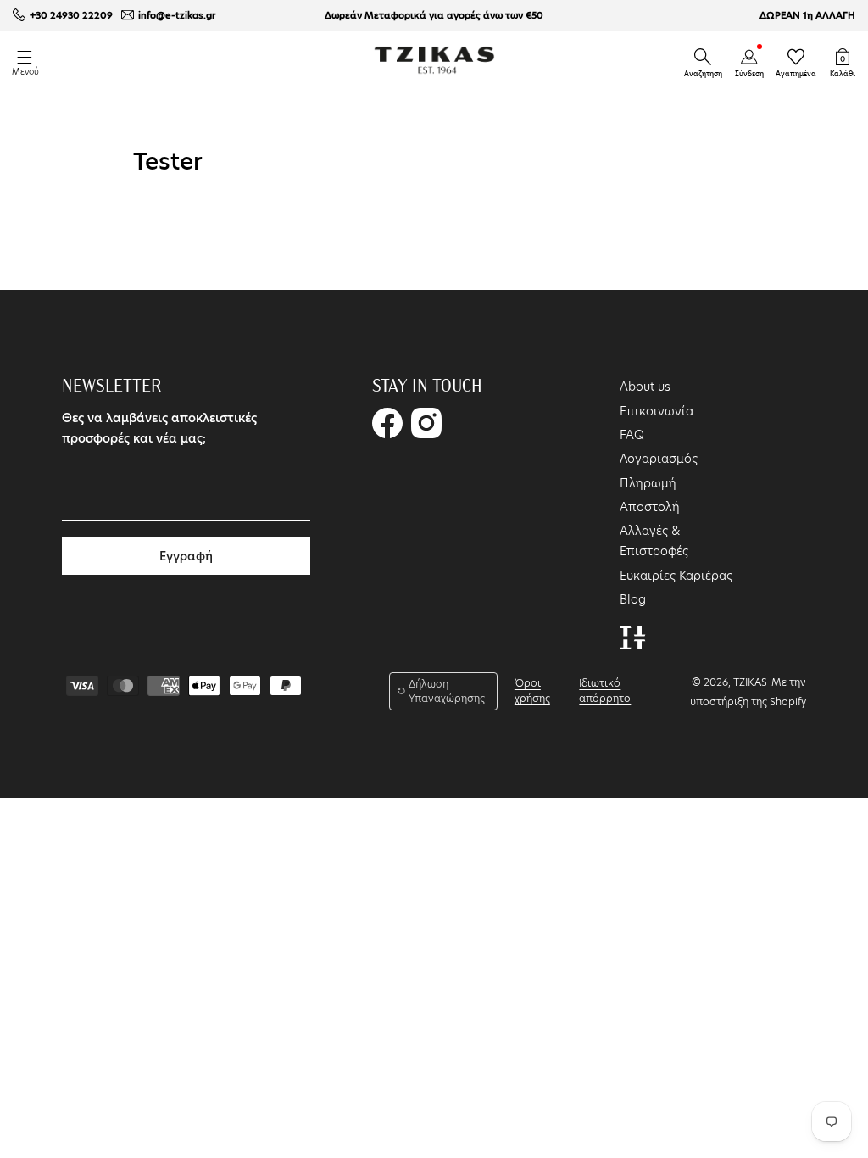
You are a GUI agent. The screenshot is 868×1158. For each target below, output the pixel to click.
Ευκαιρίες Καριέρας (676, 575)
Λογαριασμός (659, 458)
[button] (702, 57)
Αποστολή (650, 506)
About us (645, 386)
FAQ (632, 434)
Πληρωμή (648, 483)
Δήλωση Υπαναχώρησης (447, 690)
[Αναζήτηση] (702, 57)
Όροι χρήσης (532, 690)
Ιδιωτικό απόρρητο (605, 690)
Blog (633, 599)
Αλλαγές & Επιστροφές (654, 541)
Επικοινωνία (656, 411)
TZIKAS (750, 682)
